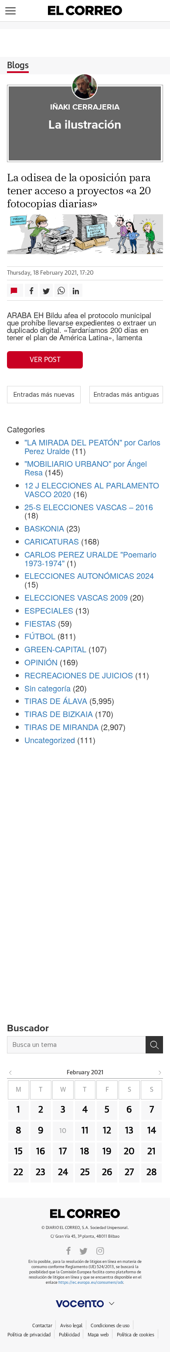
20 (129, 1151)
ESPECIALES (48, 610)
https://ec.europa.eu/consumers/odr (90, 1283)
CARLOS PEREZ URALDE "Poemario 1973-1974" (90, 558)
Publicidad (69, 1334)
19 (107, 1151)
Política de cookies (135, 1334)
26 (107, 1172)
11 (85, 1130)
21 (151, 1151)
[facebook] (68, 1250)
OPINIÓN (41, 662)
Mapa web (98, 1334)
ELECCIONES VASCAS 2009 (76, 597)
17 (63, 1151)
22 (18, 1172)
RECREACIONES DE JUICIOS (78, 675)
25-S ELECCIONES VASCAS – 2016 (88, 506)
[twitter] (83, 1250)
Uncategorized (49, 739)
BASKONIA (44, 528)
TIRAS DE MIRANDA (61, 726)
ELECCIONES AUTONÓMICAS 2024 (89, 575)
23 (40, 1172)
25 (85, 1172)
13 (129, 1130)
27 (129, 1172)
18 (84, 1151)
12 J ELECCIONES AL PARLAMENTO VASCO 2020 (91, 489)
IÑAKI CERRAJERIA (84, 107)
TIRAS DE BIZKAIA (58, 713)
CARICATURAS (51, 541)
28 (151, 1172)
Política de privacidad (29, 1334)
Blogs (18, 65)
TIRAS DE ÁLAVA (55, 700)
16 (40, 1151)
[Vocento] (85, 1303)
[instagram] (100, 1250)
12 (107, 1130)
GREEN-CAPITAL (55, 648)
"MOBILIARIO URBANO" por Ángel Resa (85, 468)
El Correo (85, 1214)
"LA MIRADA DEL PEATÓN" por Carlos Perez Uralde (92, 446)
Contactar (42, 1325)
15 (18, 1151)
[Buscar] (154, 1044)
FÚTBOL (39, 635)
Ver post (45, 359)
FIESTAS (40, 623)
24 (63, 1172)
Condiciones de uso (110, 1325)
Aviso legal (71, 1325)
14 (151, 1130)
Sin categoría (47, 688)
